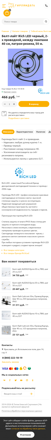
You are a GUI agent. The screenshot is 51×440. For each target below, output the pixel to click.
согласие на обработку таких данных (28, 428)
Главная (5, 31)
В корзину (34, 104)
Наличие (40, 131)
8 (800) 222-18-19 (46, 5)
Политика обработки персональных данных (22, 410)
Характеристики (24, 131)
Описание (8, 131)
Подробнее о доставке (18, 118)
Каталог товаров (20, 31)
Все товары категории (14, 250)
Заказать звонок (10, 361)
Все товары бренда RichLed (16, 253)
